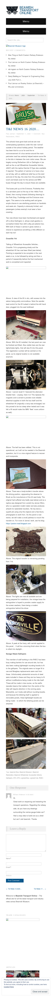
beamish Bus (14, 772)
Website (8, 875)
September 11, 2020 (23, 134)
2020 (23, 95)
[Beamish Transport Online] (26, 9)
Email (8, 867)
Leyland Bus (25, 778)
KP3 (18, 778)
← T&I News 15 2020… (14, 889)
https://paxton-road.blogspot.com (18, 523)
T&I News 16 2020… (22, 129)
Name (8, 858)
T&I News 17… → (40, 889)
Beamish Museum (26, 772)
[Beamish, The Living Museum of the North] (16, 45)
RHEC (17, 136)
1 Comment (36, 134)
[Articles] (22, 974)
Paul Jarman (13, 62)
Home (17, 95)
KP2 (14, 778)
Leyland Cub (34, 778)
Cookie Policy (9, 987)
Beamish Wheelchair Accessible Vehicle (28, 775)
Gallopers (9, 778)
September (31, 95)
